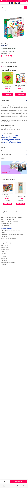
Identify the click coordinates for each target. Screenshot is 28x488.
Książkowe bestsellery (6, 228)
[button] (25, 7)
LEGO (2, 266)
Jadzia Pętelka (4, 247)
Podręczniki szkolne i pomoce (8, 215)
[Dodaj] (7, 482)
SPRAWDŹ (4, 173)
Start (4, 486)
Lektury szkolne (5, 225)
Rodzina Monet (5, 245)
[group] (7, 85)
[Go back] (2, 3)
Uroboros (3, 264)
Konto (17, 486)
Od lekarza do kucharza (7, 240)
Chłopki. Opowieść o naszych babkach (10, 230)
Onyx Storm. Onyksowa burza (8, 238)
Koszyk (23, 486)
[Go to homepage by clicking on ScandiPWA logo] (14, 3)
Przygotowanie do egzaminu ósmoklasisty (11, 217)
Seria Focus (4, 260)
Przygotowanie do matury (7, 219)
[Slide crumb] (13, 41)
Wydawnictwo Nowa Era (7, 223)
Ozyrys (3, 232)
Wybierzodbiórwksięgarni (10, 62)
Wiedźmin (3, 253)
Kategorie (10, 486)
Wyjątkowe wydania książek (8, 262)
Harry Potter (4, 251)
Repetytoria (4, 258)
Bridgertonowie (5, 249)
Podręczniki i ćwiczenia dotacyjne (9, 221)
